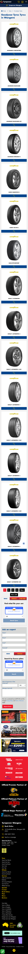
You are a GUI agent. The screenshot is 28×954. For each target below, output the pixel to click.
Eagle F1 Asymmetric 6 (14, 546)
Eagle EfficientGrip (14, 263)
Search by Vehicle (6, 860)
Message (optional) (7, 688)
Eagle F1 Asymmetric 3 (14, 404)
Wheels (4, 870)
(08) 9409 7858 (10, 834)
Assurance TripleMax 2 (14, 156)
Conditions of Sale (20, 946)
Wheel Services (6, 885)
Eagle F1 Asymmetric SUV (14, 582)
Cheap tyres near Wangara (9, 919)
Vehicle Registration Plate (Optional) (8, 682)
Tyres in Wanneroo (6, 911)
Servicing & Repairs (7, 882)
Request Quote (7, 706)
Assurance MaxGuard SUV (14, 121)
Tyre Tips (4, 868)
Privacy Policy (9, 700)
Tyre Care (4, 866)
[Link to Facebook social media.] (14, 950)
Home (4, 11)
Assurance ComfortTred (14, 50)
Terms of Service (20, 700)
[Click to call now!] (18, 2)
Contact (4, 890)
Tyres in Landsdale (6, 909)
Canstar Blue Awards (7, 915)
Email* (4, 643)
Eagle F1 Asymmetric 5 (14, 475)
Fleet (3, 894)
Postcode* (5, 648)
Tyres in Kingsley (6, 907)
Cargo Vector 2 (14, 227)
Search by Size (6, 862)
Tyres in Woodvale (6, 913)
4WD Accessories (6, 878)
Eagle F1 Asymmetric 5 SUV (14, 511)
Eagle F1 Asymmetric (14, 298)
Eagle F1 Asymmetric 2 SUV (14, 369)
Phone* (4, 638)
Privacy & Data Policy (10, 946)
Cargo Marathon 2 (14, 192)
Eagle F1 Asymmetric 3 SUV (14, 440)
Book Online (6, 892)
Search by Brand (6, 864)
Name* (4, 633)
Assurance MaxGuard (14, 86)
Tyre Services (5, 884)
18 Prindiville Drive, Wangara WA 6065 (15, 830)
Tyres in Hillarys (6, 905)
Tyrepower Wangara (15, 5)
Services (4, 876)
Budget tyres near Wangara (9, 917)
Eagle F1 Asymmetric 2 (14, 334)
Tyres (3, 858)
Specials (4, 888)
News (3, 896)
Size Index (4, 903)
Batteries (4, 880)
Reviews (4, 898)
